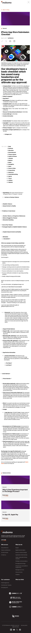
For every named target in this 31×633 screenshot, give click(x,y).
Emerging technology (20, 563)
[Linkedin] (14, 41)
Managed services (19, 569)
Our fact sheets (4, 552)
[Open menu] (28, 2)
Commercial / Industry (6, 585)
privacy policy (24, 625)
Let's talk (3, 540)
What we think (19, 579)
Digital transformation (20, 550)
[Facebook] (10, 41)
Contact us (3, 554)
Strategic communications (21, 561)
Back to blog (6, 10)
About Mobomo (4, 547)
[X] (6, 41)
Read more (5, 495)
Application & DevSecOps (21, 554)
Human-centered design (21, 552)
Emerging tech (4, 587)
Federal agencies (5, 582)
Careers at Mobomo (5, 550)
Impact (17, 547)
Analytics (17, 574)
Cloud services (18, 572)
